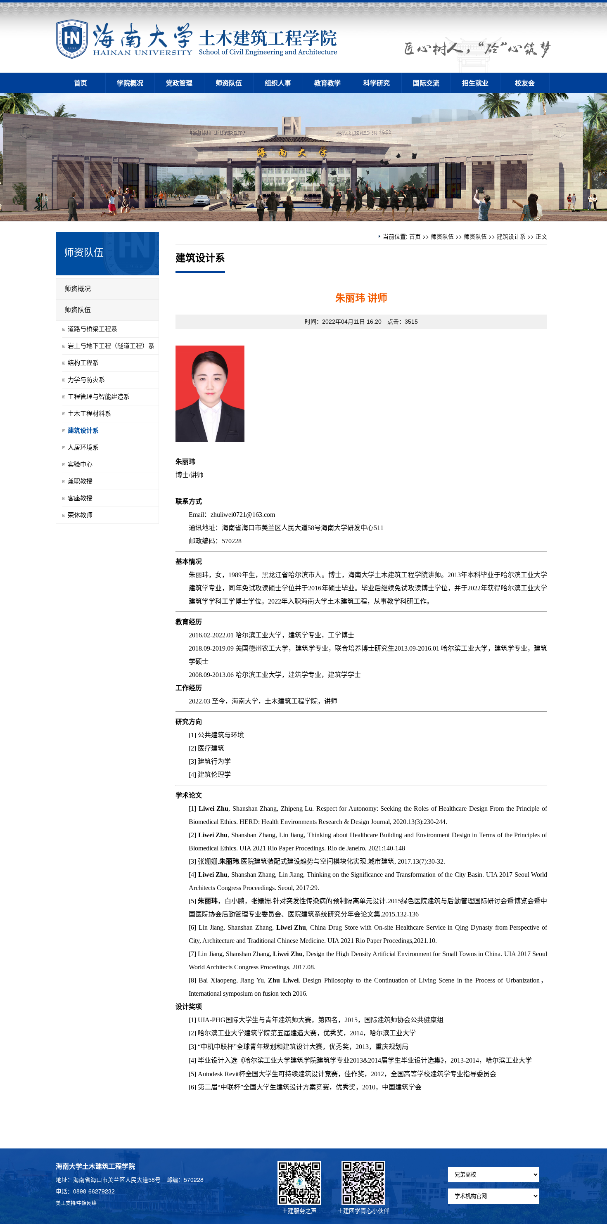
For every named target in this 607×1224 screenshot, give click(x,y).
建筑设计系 (511, 236)
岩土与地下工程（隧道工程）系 (111, 346)
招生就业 (475, 83)
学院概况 (130, 83)
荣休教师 (80, 515)
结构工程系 (83, 363)
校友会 (525, 83)
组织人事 (278, 83)
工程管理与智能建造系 (99, 396)
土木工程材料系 (89, 413)
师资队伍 (229, 83)
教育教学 (327, 83)
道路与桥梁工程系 (92, 329)
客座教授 (80, 498)
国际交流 (426, 83)
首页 (80, 83)
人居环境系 (83, 447)
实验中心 (80, 464)
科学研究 (376, 83)
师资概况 (77, 288)
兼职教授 (80, 481)
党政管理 (179, 83)
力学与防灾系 (86, 379)
